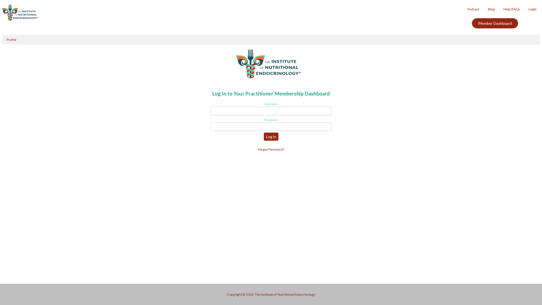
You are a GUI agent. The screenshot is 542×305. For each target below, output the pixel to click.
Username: (271, 104)
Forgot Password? (271, 149)
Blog (491, 9)
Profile (11, 39)
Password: (271, 120)
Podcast (473, 9)
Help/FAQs (511, 9)
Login (532, 9)
